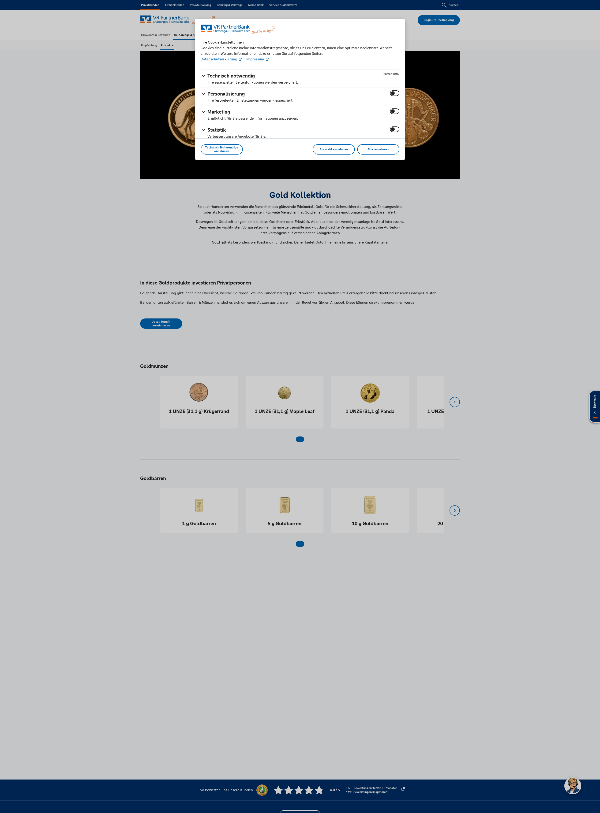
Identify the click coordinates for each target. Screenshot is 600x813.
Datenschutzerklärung (219, 59)
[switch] (394, 93)
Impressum (255, 59)
